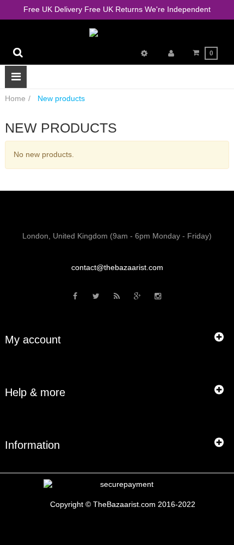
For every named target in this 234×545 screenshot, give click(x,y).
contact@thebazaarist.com (117, 267)
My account (33, 340)
